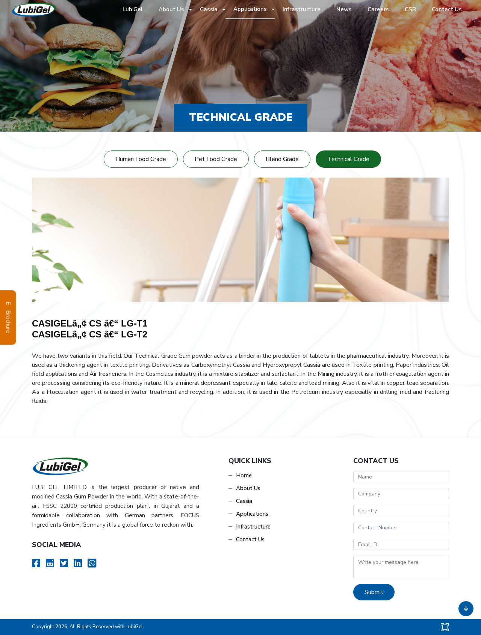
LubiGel (136, 9)
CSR (410, 9)
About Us (171, 9)
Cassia (209, 9)
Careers (378, 9)
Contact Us (447, 9)
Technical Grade (348, 159)
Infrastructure (302, 9)
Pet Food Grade (216, 159)
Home (244, 475)
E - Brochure (8, 318)
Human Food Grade (140, 159)
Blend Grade (282, 159)
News (344, 9)
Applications (250, 9)
